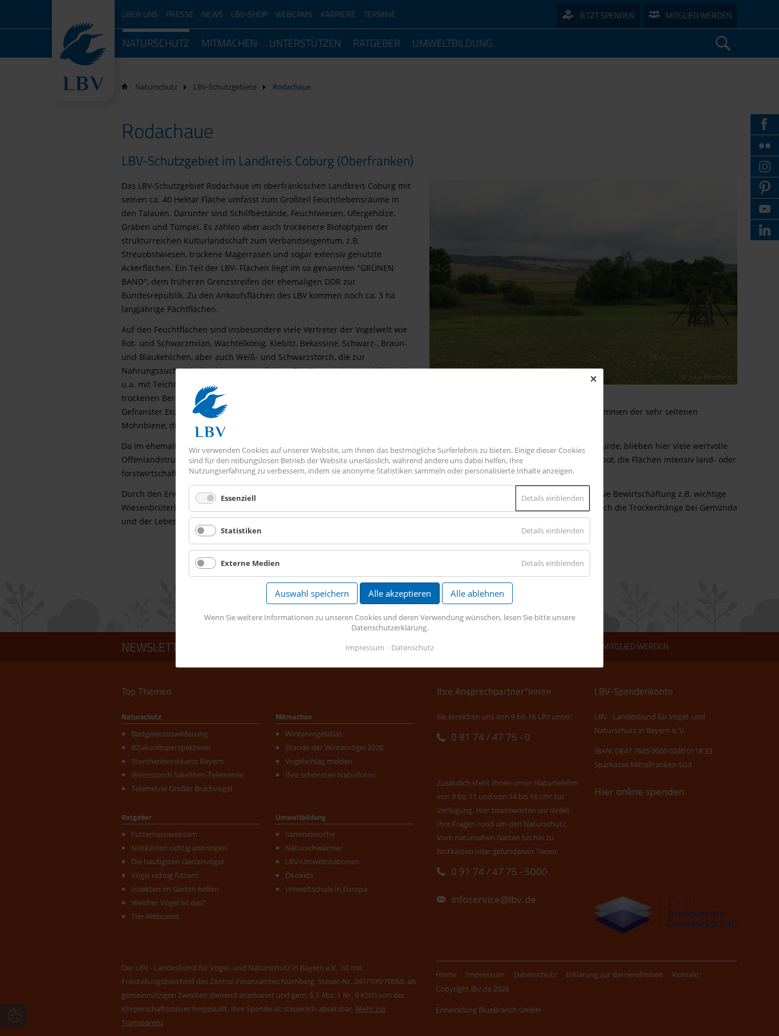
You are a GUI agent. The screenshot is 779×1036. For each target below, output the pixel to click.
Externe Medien (250, 563)
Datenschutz (412, 647)
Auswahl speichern (312, 593)
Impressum (365, 647)
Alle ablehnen (477, 593)
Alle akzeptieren (399, 593)
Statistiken (241, 530)
